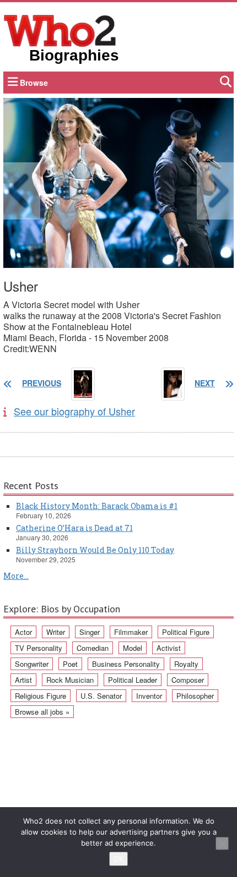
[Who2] (60, 29)
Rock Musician (70, 680)
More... (16, 576)
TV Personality (38, 648)
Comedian (93, 648)
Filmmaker (131, 632)
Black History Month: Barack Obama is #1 (96, 506)
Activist (169, 648)
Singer (89, 632)
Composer (187, 680)
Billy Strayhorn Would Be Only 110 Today (95, 550)
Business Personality (126, 664)
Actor (23, 632)
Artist (23, 680)
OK (118, 858)
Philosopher (195, 695)
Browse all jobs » (42, 711)
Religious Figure (40, 695)
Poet (70, 664)
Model (132, 648)
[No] (222, 843)
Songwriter (32, 664)
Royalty (186, 664)
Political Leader (132, 680)
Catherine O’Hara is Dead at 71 (74, 528)
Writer (55, 632)
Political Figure (185, 632)
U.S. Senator (101, 695)
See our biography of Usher (74, 411)
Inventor (149, 695)
